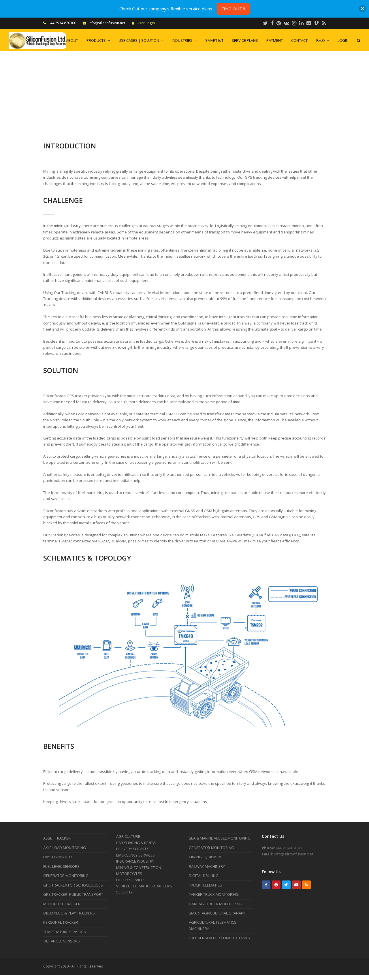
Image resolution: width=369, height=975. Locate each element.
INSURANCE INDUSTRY (135, 861)
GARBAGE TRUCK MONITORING (215, 903)
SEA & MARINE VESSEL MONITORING (220, 838)
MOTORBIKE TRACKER (61, 903)
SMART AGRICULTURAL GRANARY (217, 913)
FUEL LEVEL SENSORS (61, 866)
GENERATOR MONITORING (66, 875)
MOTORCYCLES (129, 873)
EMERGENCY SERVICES (135, 855)
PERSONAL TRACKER (60, 922)
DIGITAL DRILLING (204, 875)
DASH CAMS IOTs (58, 856)
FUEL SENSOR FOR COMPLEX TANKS (219, 937)
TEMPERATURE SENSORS (64, 931)
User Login (146, 22)
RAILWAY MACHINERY (207, 866)
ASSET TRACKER (57, 838)
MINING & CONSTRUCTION (138, 867)
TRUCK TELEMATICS (205, 885)
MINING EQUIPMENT (206, 856)
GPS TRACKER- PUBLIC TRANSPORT (73, 894)
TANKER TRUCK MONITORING (214, 894)
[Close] (362, 8)
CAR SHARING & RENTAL (136, 842)
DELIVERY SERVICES (132, 848)
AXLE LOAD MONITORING (64, 847)
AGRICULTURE (128, 836)
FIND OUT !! (233, 9)
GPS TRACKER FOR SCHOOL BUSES (73, 885)
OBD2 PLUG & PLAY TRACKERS (69, 913)
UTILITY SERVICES (131, 879)
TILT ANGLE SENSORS (61, 941)
